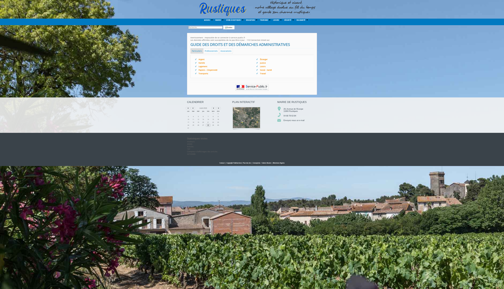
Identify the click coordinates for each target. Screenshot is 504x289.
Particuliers (197, 51)
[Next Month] (213, 108)
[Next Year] (218, 108)
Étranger (264, 59)
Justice (263, 63)
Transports (203, 73)
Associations (225, 51)
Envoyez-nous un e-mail (294, 120)
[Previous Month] (193, 108)
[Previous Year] (188, 108)
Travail (263, 73)
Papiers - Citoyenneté (208, 70)
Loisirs (263, 66)
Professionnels (211, 51)
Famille (202, 63)
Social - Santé (266, 70)
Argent (201, 59)
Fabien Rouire (266, 163)
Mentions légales (279, 163)
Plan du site (247, 163)
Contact (222, 163)
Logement (203, 66)
